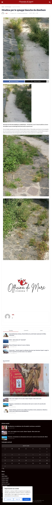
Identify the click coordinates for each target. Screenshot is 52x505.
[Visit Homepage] (26, 2)
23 (46, 460)
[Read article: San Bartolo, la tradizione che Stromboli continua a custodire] (26, 380)
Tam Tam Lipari (8, 6)
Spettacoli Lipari (6, 484)
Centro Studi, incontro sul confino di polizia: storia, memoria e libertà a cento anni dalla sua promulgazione (28, 410)
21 (32, 460)
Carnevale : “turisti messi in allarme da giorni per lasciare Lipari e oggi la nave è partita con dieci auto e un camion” (29, 351)
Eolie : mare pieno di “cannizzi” (17, 339)
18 (12, 460)
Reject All (18, 499)
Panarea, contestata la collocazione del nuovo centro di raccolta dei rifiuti (28, 436)
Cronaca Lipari (5, 478)
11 (12, 457)
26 (19, 463)
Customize (9, 499)
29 (39, 463)
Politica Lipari (5, 480)
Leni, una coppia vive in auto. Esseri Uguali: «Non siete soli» (25, 398)
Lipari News (4, 476)
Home (3, 6)
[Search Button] (49, 2)
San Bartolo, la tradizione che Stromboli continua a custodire (18, 393)
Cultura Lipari (5, 482)
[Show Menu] (2, 2)
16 (46, 457)
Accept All (26, 499)
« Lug (3, 468)
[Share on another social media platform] (48, 81)
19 (19, 460)
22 (39, 460)
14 (32, 457)
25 (12, 463)
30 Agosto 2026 (8, 395)
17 (5, 460)
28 (32, 463)
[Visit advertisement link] (26, 286)
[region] (17, 494)
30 (46, 463)
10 (5, 457)
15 (39, 457)
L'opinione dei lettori (16, 6)
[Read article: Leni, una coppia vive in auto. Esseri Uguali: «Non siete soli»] (5, 400)
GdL (7, 13)
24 (5, 463)
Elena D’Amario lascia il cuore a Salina (19, 345)
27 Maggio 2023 (13, 13)
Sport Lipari (4, 486)
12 (19, 457)
